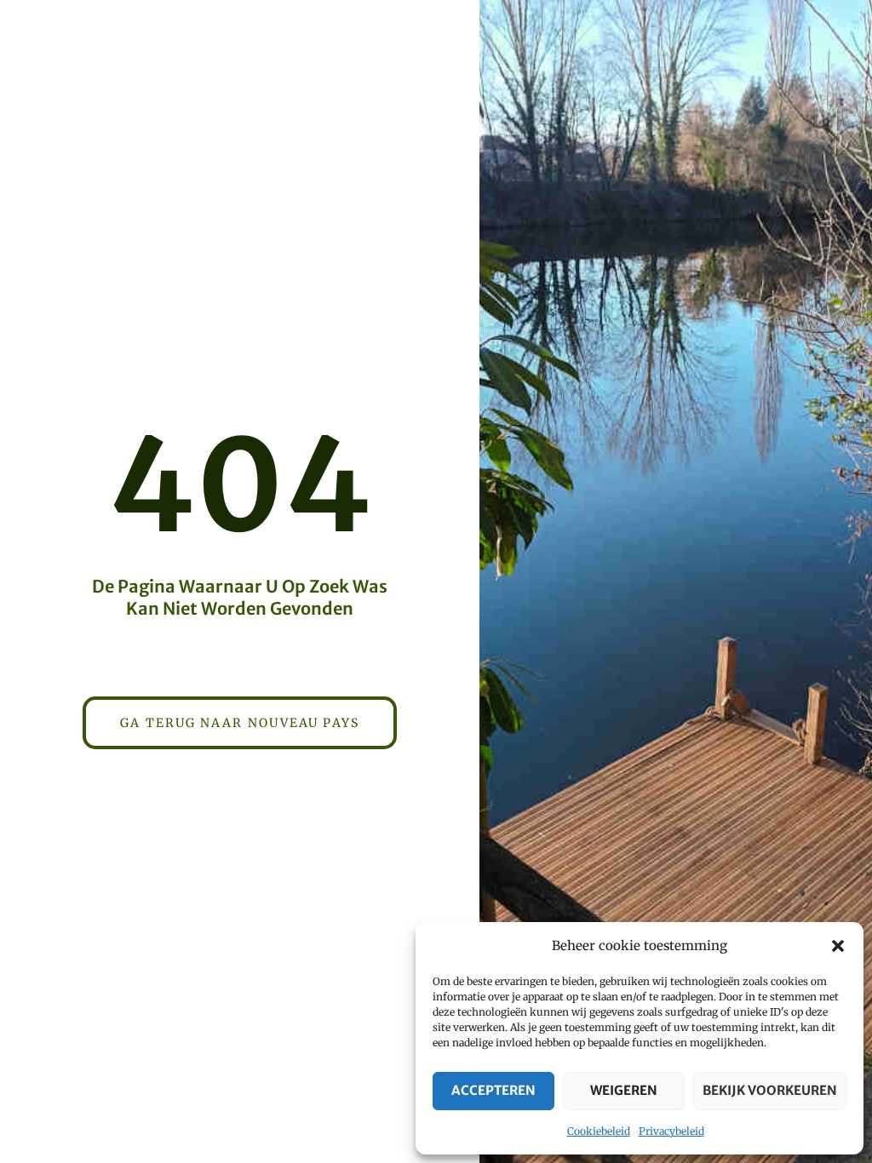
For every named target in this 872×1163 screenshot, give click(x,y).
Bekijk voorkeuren (770, 1090)
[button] (837, 945)
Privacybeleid (671, 1131)
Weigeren (623, 1090)
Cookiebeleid (598, 1131)
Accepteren (493, 1090)
